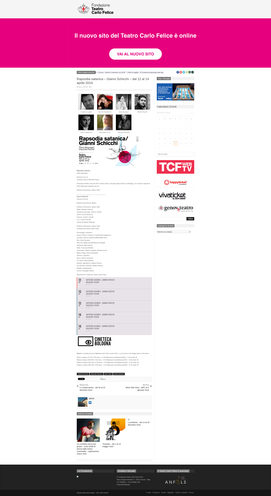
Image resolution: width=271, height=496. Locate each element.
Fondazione (156, 492)
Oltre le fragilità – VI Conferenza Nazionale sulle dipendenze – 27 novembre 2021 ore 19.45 (144, 72)
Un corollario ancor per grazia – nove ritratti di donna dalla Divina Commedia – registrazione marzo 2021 (88, 449)
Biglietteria (170, 492)
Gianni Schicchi (119, 374)
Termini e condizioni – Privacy (184, 492)
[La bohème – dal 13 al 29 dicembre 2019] (140, 419)
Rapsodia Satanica (96, 374)
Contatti (163, 492)
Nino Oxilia (108, 374)
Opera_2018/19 (83, 87)
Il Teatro (148, 492)
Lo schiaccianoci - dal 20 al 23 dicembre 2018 (92, 387)
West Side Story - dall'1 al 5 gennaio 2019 (137, 387)
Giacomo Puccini (83, 374)
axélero (92, 493)
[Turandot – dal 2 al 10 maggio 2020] (114, 430)
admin (91, 398)
